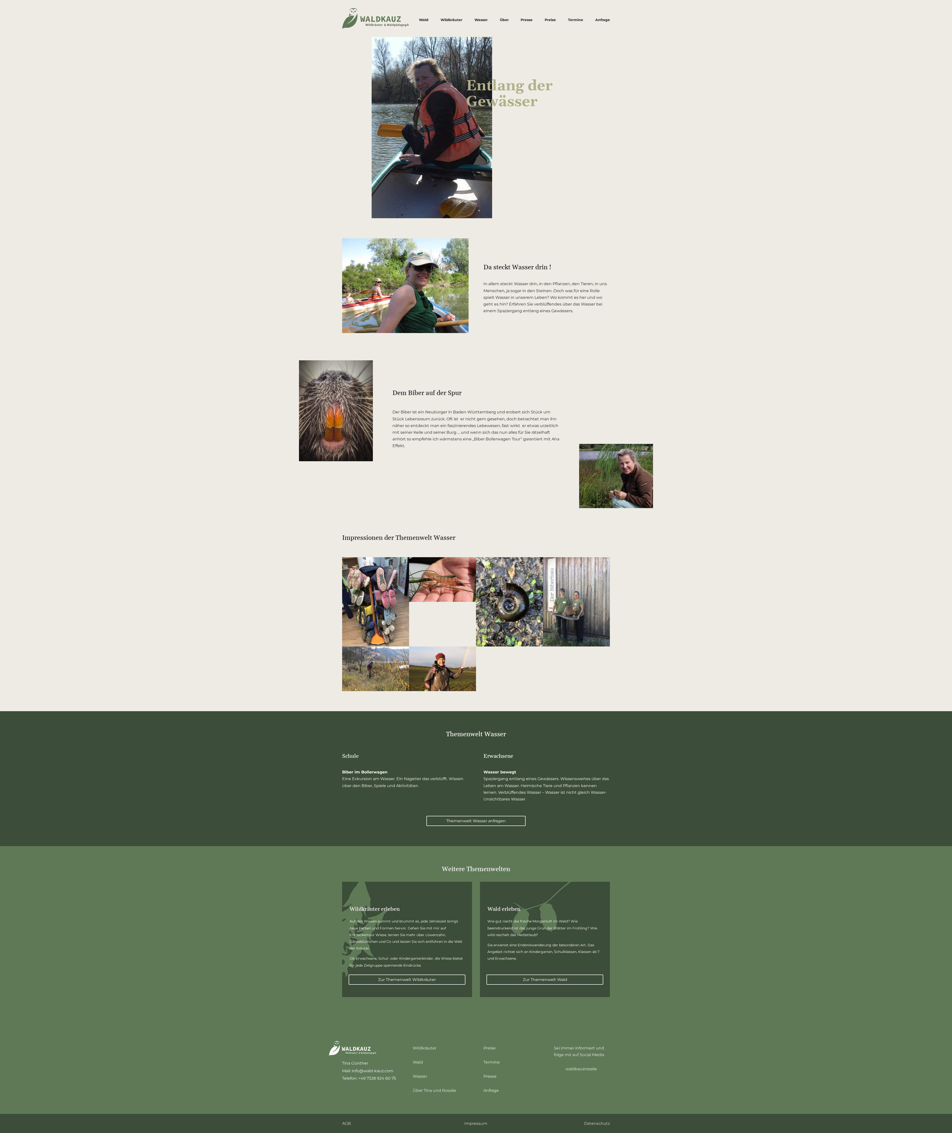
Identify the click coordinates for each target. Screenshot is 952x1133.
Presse (527, 20)
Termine (575, 20)
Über (504, 20)
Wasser (481, 20)
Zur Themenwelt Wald (545, 979)
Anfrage (602, 20)
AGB (346, 1123)
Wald (423, 20)
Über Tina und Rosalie (434, 1090)
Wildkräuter (451, 20)
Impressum (475, 1123)
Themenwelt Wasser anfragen (476, 821)
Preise (550, 20)
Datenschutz (597, 1123)
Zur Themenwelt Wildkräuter (407, 979)
